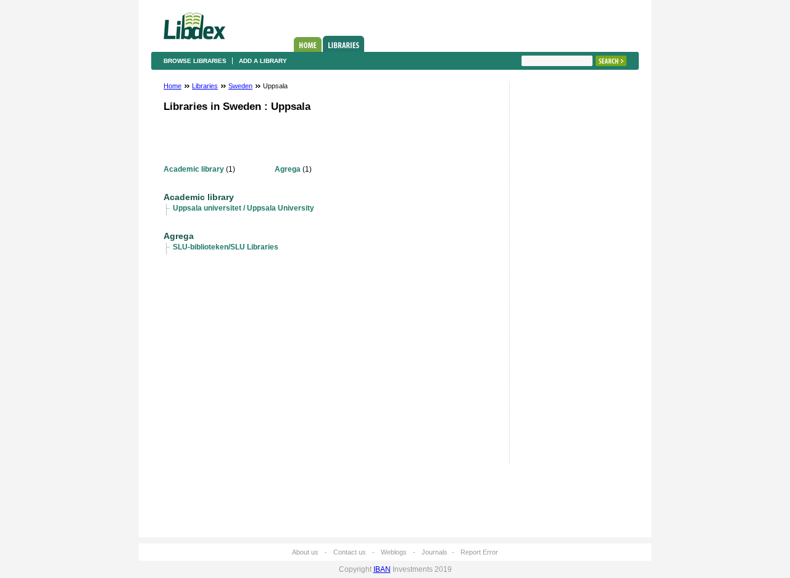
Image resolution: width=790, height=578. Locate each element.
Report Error (479, 552)
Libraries (343, 44)
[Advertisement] (559, 276)
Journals (434, 552)
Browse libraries (195, 60)
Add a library (263, 60)
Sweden (240, 86)
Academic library (194, 169)
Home (308, 44)
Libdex (194, 26)
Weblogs (394, 552)
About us (305, 552)
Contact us (349, 552)
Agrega (288, 169)
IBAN (382, 569)
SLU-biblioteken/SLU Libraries (225, 247)
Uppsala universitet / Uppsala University (243, 208)
